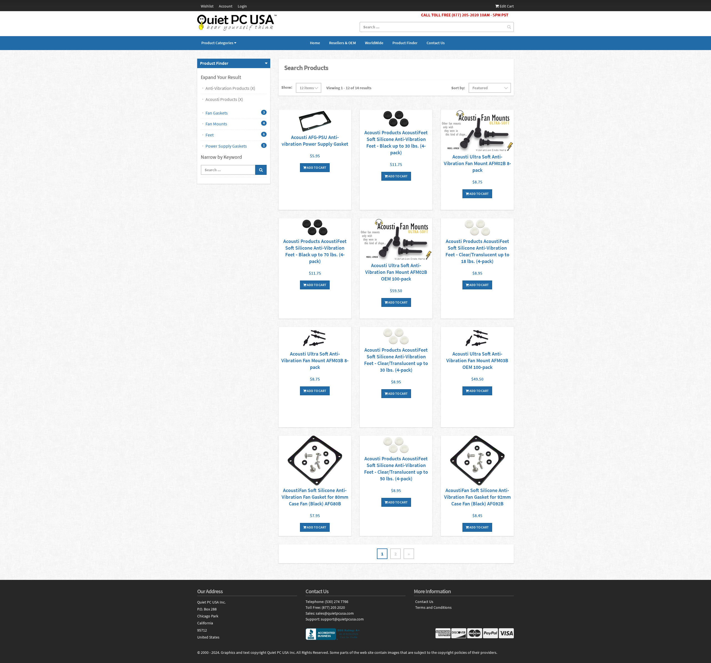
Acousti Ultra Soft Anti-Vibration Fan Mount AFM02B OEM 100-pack (396, 272)
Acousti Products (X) (224, 99)
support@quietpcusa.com (342, 619)
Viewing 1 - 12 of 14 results (348, 87)
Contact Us (436, 42)
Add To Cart (316, 167)
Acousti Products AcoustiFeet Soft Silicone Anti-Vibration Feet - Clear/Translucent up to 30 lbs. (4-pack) (396, 360)
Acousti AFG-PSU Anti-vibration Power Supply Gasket (315, 140)
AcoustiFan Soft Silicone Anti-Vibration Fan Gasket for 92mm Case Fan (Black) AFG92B (477, 497)
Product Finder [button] (214, 63)
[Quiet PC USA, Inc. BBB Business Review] (355, 634)
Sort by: (458, 87)
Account (225, 6)
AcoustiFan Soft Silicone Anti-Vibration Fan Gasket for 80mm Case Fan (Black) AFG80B (315, 497)
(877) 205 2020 (333, 607)
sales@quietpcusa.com (335, 613)
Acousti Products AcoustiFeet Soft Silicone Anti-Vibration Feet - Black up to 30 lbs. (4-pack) (396, 142)
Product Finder (404, 42)
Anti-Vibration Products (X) (230, 88)
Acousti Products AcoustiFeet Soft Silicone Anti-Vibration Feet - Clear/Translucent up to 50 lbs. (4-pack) (396, 468)
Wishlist (207, 6)
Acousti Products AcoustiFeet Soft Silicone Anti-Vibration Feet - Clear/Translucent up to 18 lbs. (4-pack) (477, 251)
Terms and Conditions (433, 607)
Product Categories (217, 42)
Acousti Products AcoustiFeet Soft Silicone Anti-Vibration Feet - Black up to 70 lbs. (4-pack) (315, 251)
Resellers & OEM (342, 42)
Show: (286, 87)
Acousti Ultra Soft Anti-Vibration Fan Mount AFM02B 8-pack (477, 163)
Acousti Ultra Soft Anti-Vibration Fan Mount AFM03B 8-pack (315, 360)
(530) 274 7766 (336, 601)
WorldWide (374, 42)
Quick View (315, 121)
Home (315, 42)
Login (242, 6)
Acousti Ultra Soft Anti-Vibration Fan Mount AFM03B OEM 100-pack (477, 360)
